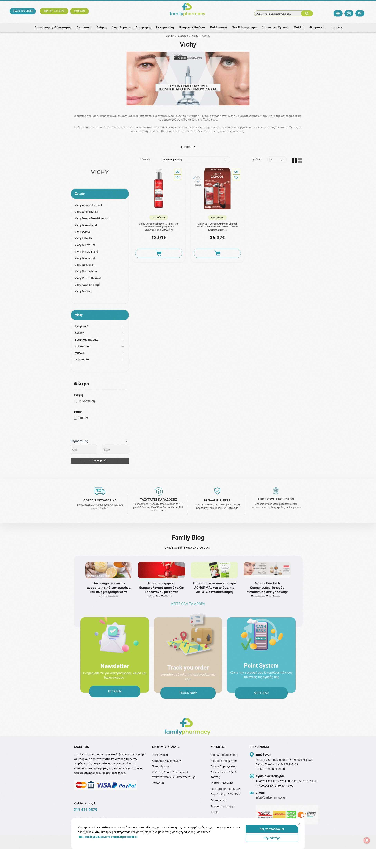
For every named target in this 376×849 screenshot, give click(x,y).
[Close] (298, 824)
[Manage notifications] (367, 840)
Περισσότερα (272, 838)
